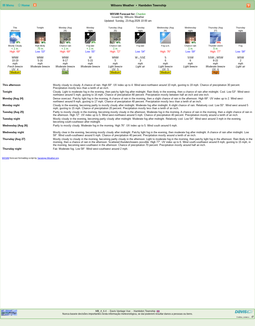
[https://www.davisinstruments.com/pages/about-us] (244, 311)
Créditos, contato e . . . (243, 317)
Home (26, 5)
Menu (10, 5)
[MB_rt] (9, 312)
